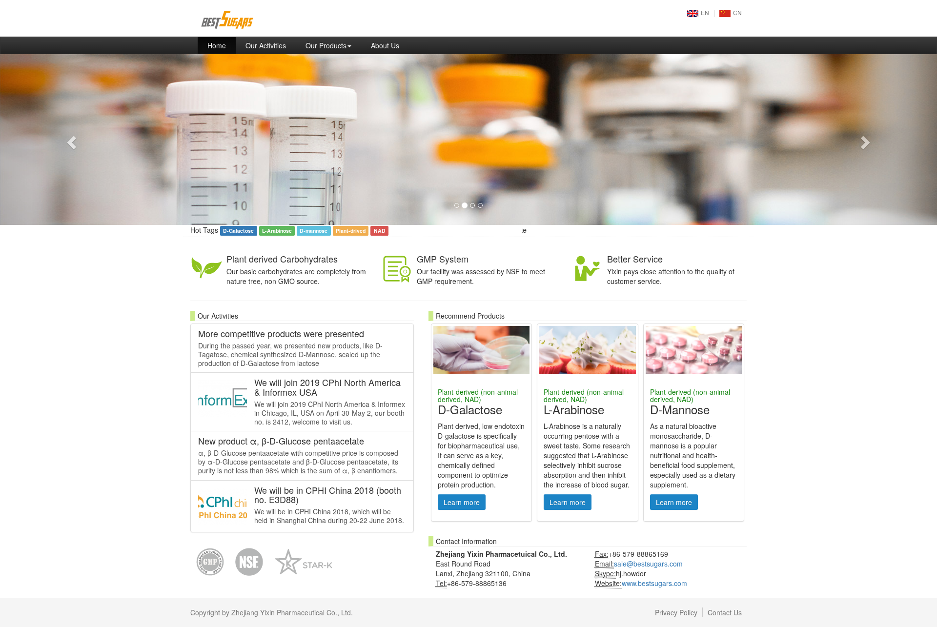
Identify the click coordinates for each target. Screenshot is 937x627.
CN (737, 12)
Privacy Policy (676, 612)
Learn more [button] (462, 502)
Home (221, 45)
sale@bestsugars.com (648, 563)
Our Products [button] (326, 45)
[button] (70, 139)
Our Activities (265, 45)
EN (705, 12)
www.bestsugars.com (654, 583)
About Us (385, 45)
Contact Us (725, 612)
